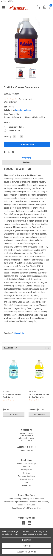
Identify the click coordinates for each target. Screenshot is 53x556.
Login (23, 450)
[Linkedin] (13, 152)
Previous (4, 41)
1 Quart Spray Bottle (16, 127)
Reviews (26, 162)
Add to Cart (14, 414)
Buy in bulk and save (23, 110)
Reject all (26, 545)
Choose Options (39, 414)
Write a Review (10, 102)
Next (49, 41)
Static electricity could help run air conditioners (26, 499)
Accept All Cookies (26, 551)
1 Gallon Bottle (14, 130)
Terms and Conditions (26, 476)
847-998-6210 (39, 7)
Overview (26, 158)
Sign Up (29, 450)
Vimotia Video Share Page (26, 464)
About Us (26, 467)
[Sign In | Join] (44, 7)
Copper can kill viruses (26, 505)
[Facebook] (5, 152)
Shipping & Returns (27, 479)
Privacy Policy (26, 470)
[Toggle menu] (4, 7)
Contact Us (19, 333)
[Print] (9, 152)
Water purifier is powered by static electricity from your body (26, 502)
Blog (26, 482)
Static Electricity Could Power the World (26, 508)
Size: (7, 123)
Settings (26, 539)
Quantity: (7, 136)
